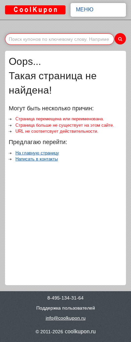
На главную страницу (37, 152)
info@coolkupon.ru (66, 318)
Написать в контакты (36, 158)
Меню (84, 9)
